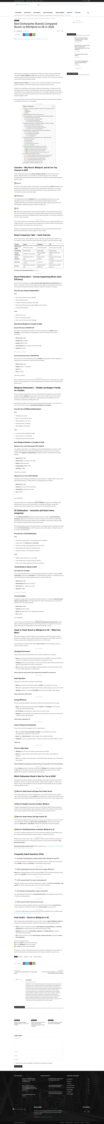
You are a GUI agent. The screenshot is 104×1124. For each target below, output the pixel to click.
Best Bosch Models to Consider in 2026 (34, 119)
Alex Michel (19, 31)
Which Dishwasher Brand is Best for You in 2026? (35, 146)
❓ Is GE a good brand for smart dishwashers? (35, 158)
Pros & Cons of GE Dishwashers (32, 131)
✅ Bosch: (27, 110)
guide (31, 956)
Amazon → (36, 270)
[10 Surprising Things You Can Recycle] (70, 56)
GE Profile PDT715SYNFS (32, 134)
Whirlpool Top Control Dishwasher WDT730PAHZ (37, 127)
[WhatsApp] (34, 34)
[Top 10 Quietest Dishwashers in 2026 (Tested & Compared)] (44, 1087)
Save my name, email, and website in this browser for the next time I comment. (34, 1063)
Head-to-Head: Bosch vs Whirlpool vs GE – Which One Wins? (38, 137)
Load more (78, 68)
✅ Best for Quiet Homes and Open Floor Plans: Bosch (36, 147)
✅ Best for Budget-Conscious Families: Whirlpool (36, 149)
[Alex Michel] (15, 31)
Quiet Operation (29, 140)
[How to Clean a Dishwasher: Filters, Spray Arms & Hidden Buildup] (55, 1015)
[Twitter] (87, 1)
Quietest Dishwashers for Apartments (23, 848)
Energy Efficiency (29, 141)
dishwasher (26, 956)
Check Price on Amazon (20, 352)
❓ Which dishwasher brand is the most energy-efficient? (38, 156)
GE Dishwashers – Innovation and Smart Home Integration (37, 130)
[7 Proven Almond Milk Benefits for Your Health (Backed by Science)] (70, 63)
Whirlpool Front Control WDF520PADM (35, 128)
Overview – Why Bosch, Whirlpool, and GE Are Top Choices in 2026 (39, 108)
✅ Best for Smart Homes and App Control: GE (35, 150)
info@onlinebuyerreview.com (46, 1117)
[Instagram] (85, 1)
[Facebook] (83, 1)
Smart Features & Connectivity (32, 143)
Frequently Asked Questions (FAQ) (31, 153)
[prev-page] (15, 1030)
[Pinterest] (30, 34)
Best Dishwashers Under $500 (53, 846)
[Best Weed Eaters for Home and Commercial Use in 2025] (44, 1080)
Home (15, 18)
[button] (88, 12)
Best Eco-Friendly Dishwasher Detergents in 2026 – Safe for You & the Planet (21, 1023)
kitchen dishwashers (38, 956)
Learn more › (67, 15)
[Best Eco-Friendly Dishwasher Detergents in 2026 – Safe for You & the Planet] (22, 1015)
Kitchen (19, 18)
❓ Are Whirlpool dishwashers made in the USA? (36, 159)
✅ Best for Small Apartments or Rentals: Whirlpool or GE (37, 152)
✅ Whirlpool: (28, 111)
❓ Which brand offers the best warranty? (34, 161)
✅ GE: (27, 113)
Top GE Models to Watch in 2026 (32, 133)
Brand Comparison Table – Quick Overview (33, 114)
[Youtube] (89, 1)
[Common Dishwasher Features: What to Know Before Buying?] (44, 1093)
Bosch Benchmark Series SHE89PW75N (35, 121)
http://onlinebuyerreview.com (31, 981)
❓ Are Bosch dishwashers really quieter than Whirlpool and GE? (39, 155)
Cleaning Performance (30, 138)
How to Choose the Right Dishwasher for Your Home (27, 913)
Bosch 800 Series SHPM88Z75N (34, 120)
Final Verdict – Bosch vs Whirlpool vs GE (33, 162)
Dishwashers (24, 18)
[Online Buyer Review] (25, 7)
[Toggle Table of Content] (52, 106)
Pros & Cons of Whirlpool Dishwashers (33, 124)
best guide (20, 956)
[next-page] (17, 1030)
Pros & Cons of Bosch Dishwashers (33, 117)
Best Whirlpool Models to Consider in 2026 (34, 126)
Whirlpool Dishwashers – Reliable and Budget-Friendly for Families (39, 123)
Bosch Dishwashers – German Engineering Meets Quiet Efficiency (39, 116)
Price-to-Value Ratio (30, 144)
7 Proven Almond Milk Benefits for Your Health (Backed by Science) (81, 62)
